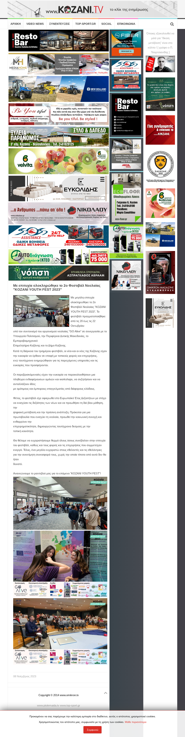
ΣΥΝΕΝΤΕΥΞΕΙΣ (59, 23)
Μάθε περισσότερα (135, 722)
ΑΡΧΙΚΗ (15, 23)
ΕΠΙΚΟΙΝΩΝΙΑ (126, 23)
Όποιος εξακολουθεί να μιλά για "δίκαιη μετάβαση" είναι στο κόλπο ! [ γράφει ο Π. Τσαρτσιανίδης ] (160, 43)
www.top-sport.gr (70, 705)
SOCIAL (106, 23)
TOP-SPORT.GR (85, 23)
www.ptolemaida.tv (48, 705)
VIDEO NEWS (35, 23)
